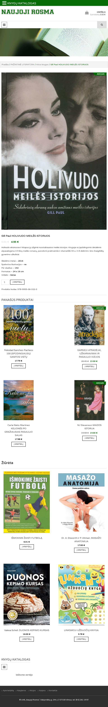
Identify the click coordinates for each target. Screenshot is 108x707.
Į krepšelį (17, 282)
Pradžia (5, 64)
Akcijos (32, 690)
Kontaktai (53, 690)
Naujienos (21, 690)
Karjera (42, 690)
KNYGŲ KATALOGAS (21, 3)
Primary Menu (4, 25)
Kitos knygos (42, 64)
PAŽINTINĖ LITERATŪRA (22, 64)
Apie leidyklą (8, 690)
